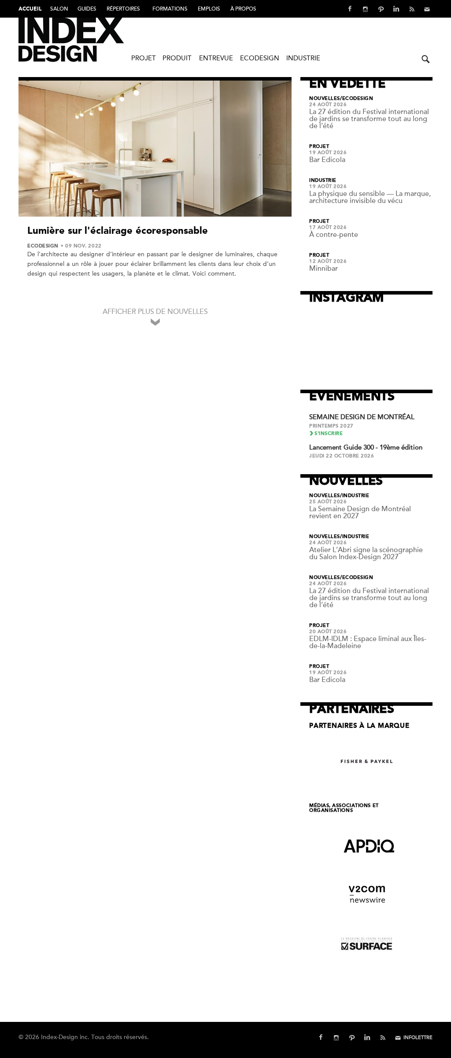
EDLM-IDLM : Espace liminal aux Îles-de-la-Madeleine (367, 642)
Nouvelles (324, 98)
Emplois (209, 9)
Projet (143, 58)
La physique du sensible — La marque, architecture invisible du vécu (370, 197)
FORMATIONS (170, 9)
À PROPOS (243, 9)
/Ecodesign (356, 98)
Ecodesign (259, 58)
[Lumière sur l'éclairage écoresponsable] (155, 149)
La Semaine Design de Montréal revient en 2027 (360, 512)
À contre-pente (333, 234)
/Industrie (355, 495)
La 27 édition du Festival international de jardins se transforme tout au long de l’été (369, 118)
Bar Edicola (327, 159)
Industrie (303, 58)
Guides (87, 9)
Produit (177, 58)
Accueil (29, 9)
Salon (59, 9)
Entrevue (216, 58)
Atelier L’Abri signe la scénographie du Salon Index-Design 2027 (366, 553)
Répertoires (123, 9)
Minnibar (323, 268)
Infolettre (418, 1037)
